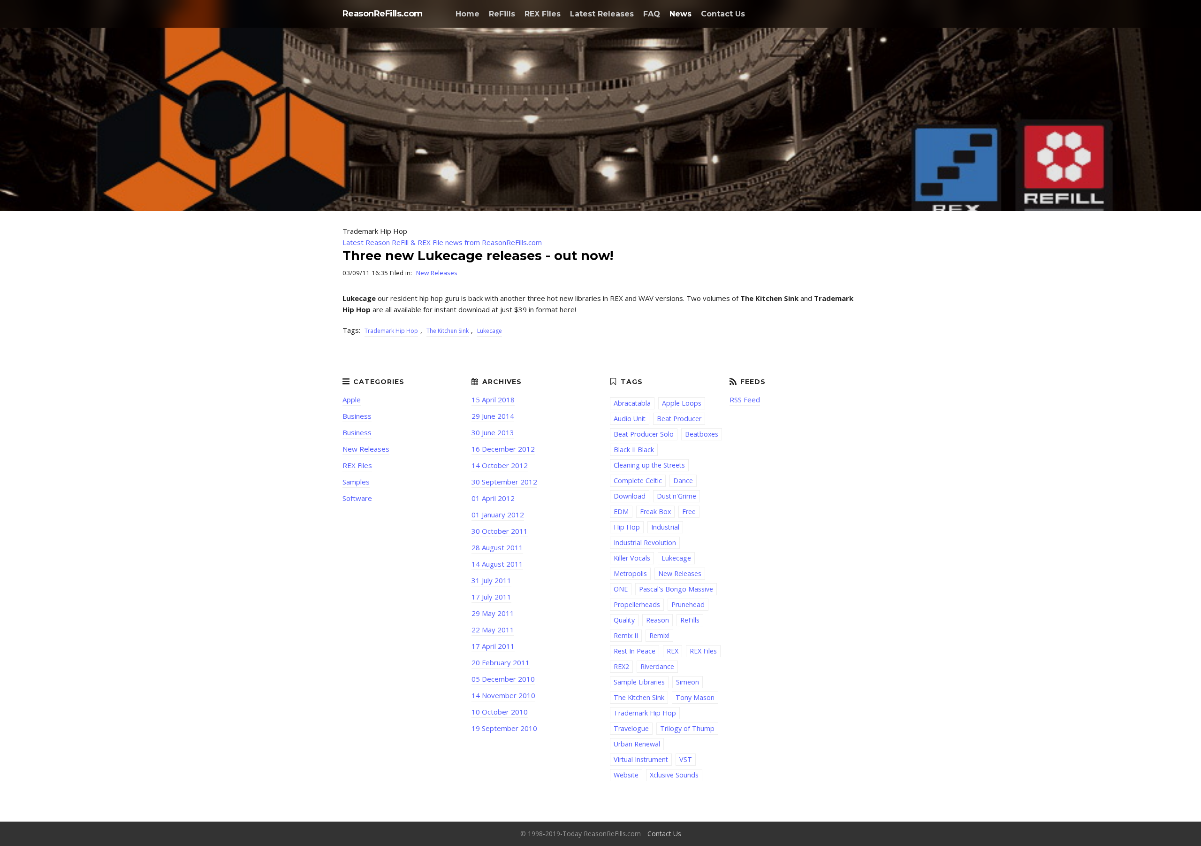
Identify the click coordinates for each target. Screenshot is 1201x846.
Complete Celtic (638, 480)
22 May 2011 (492, 629)
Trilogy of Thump (687, 728)
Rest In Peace (634, 650)
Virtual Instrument (641, 759)
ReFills (502, 13)
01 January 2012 (497, 514)
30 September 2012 (504, 481)
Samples (356, 481)
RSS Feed (745, 399)
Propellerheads (637, 604)
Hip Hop (627, 527)
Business (357, 416)
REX (672, 650)
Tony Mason (695, 697)
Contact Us (723, 13)
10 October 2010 (499, 711)
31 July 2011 (491, 580)
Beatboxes (701, 434)
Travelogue (631, 728)
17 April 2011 (493, 646)
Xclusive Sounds (674, 774)
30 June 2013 (492, 432)
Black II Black (634, 449)
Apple (351, 399)
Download (630, 496)
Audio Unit (630, 418)
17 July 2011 (491, 596)
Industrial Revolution (645, 542)
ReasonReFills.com (382, 13)
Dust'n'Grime (676, 496)
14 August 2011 (497, 564)
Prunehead (688, 604)
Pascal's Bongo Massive (676, 589)
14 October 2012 (499, 465)
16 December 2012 (503, 449)
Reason (657, 619)
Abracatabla (632, 403)
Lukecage (489, 331)
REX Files (542, 13)
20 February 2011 (500, 662)
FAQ (651, 13)
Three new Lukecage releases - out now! (477, 255)
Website (626, 774)
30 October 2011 (499, 531)
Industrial (665, 527)
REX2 (621, 666)
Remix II (626, 635)
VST (685, 759)
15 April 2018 (493, 399)
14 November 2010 (503, 695)
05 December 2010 (503, 679)
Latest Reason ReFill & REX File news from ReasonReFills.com (442, 242)
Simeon (687, 681)
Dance (683, 480)
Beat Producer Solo (644, 434)
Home (467, 13)
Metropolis (630, 573)
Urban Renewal (637, 743)
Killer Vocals (632, 558)
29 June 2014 (492, 416)
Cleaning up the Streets (649, 465)
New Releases (436, 273)
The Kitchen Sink (447, 331)
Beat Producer (679, 418)
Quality (624, 619)
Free (689, 511)
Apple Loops (681, 403)
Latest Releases (602, 13)
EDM (621, 511)
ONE (621, 589)
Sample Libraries (639, 681)
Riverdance (657, 666)
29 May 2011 (492, 613)
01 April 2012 (493, 498)
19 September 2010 (504, 728)
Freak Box (655, 511)
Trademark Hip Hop (391, 331)
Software (357, 498)
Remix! (659, 635)
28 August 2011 (497, 547)
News (680, 13)
